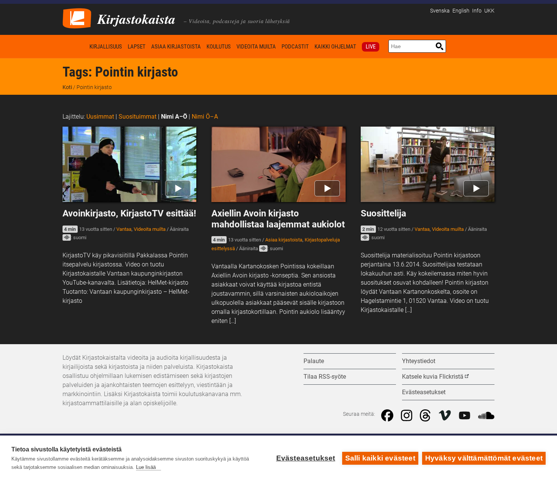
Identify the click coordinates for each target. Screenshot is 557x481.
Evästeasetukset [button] (424, 392)
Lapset (137, 46)
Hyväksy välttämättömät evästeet (484, 458)
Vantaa (123, 229)
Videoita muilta (256, 46)
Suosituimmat (137, 116)
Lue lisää (146, 467)
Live (371, 46)
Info (477, 11)
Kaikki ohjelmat (335, 46)
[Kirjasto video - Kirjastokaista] (77, 17)
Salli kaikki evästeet (380, 458)
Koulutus (219, 46)
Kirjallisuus (105, 46)
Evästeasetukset (305, 458)
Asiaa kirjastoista (176, 46)
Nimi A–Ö (174, 116)
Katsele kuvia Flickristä (432, 376)
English (460, 11)
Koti (75, 46)
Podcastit (295, 46)
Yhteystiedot (418, 361)
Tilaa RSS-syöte (325, 376)
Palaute (314, 361)
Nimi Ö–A (205, 116)
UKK (489, 11)
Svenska (440, 11)
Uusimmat (100, 116)
